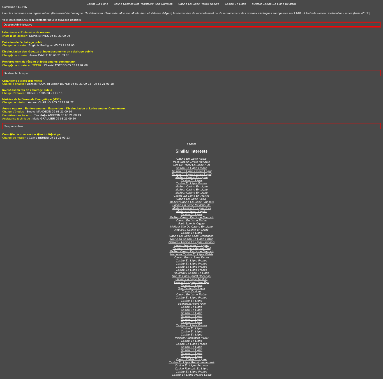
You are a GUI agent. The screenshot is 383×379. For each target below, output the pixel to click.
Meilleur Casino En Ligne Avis (191, 208)
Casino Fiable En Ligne (191, 359)
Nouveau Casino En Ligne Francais (191, 242)
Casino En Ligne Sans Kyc (191, 282)
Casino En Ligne (97, 3)
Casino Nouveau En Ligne (191, 245)
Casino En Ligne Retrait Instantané (191, 362)
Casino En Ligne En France (191, 195)
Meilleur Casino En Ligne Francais (192, 201)
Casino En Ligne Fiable (191, 158)
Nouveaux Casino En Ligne (191, 272)
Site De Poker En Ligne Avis (191, 164)
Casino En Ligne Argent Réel (192, 248)
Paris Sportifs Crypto (191, 223)
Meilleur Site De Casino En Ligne (191, 226)
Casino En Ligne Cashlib (191, 279)
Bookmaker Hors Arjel (192, 303)
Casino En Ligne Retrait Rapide (198, 3)
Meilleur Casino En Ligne (192, 177)
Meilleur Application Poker (191, 337)
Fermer (191, 143)
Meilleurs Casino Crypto (191, 211)
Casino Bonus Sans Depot (191, 257)
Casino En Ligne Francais (191, 365)
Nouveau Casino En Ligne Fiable (191, 238)
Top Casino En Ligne (191, 288)
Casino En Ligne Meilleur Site (191, 204)
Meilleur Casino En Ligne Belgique (274, 3)
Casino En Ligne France (191, 167)
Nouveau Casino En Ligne (191, 229)
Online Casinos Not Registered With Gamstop (143, 3)
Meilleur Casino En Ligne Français (192, 217)
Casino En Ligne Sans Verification (191, 235)
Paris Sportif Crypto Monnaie (191, 161)
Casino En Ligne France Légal (191, 171)
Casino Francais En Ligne (191, 368)
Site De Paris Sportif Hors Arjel (191, 275)
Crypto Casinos (191, 291)
